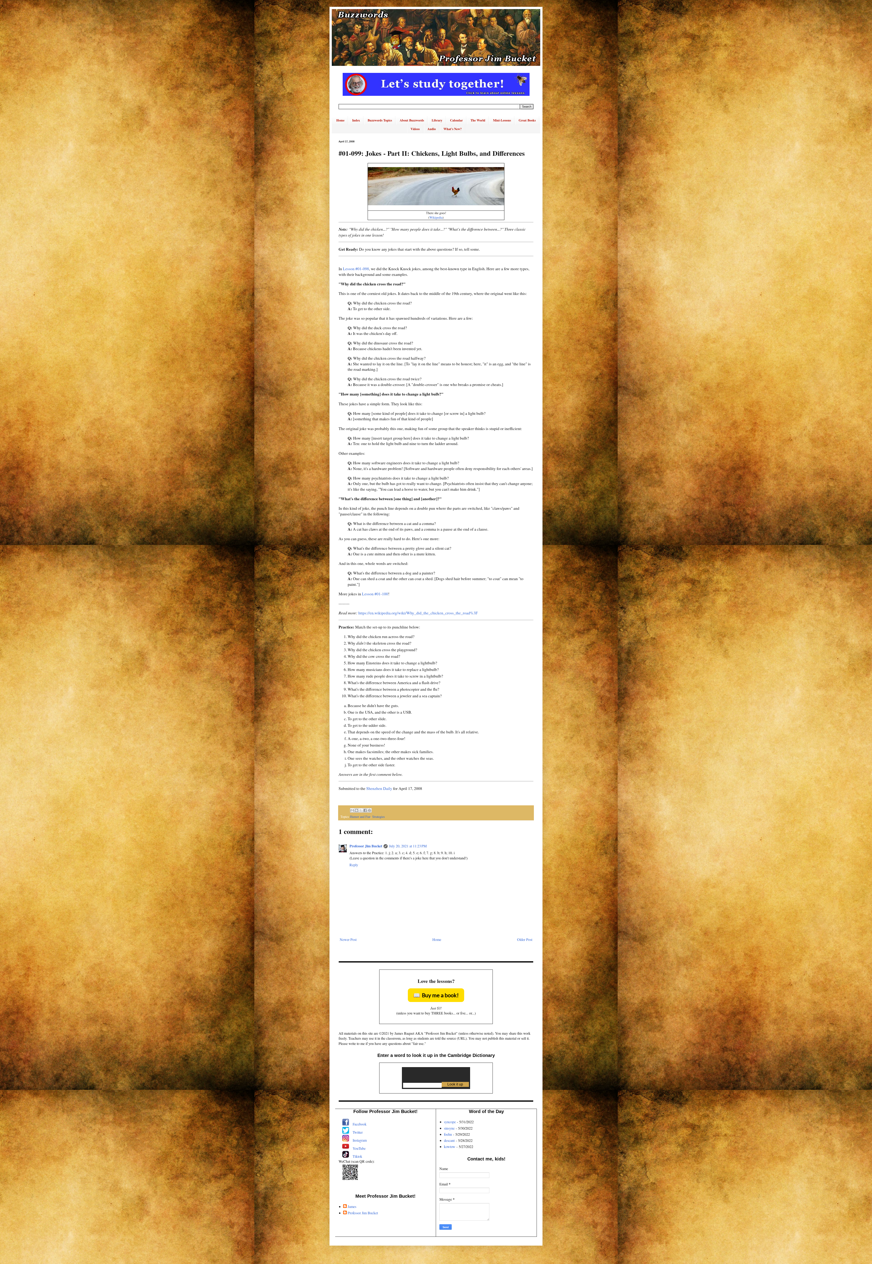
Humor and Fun (360, 816)
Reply (353, 864)
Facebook (360, 1124)
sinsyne (449, 1128)
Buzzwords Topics (380, 120)
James (352, 1206)
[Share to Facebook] (365, 810)
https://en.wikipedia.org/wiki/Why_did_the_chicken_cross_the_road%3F (418, 613)
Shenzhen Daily (379, 788)
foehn (448, 1134)
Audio (431, 128)
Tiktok (357, 1156)
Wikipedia (436, 217)
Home (340, 120)
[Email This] (352, 810)
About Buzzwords (412, 120)
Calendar (456, 120)
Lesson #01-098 (356, 268)
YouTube (359, 1148)
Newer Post (348, 939)
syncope (450, 1121)
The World (478, 120)
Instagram (360, 1140)
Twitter (358, 1132)
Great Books (527, 120)
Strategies (378, 816)
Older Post (524, 939)
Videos (415, 128)
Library (437, 120)
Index (356, 120)
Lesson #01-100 (375, 593)
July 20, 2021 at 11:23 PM (408, 845)
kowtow (449, 1146)
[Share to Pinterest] (369, 810)
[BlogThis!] (356, 810)
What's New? (452, 128)
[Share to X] (361, 810)
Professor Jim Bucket (365, 845)
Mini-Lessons (502, 120)
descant (449, 1140)
